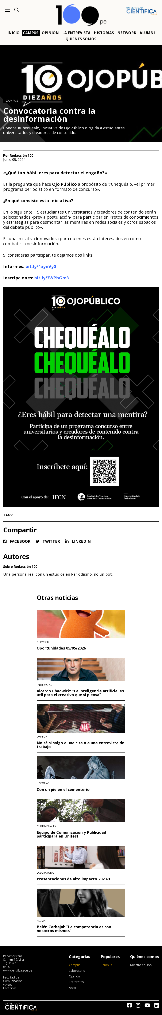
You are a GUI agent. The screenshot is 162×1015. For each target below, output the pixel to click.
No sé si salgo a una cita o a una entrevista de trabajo (80, 744)
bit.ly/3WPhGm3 (51, 278)
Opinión (42, 736)
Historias (43, 783)
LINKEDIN (81, 541)
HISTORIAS (104, 32)
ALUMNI (147, 32)
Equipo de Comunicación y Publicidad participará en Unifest (71, 834)
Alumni (41, 920)
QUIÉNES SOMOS (81, 39)
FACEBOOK (19, 541)
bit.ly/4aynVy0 (40, 266)
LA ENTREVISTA (76, 32)
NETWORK (126, 32)
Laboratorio (45, 872)
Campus (12, 101)
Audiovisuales (46, 826)
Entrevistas (44, 684)
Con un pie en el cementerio (63, 789)
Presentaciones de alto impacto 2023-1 (73, 879)
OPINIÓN (50, 32)
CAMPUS (30, 32)
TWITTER (51, 541)
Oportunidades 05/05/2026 (61, 648)
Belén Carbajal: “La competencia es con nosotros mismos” (74, 928)
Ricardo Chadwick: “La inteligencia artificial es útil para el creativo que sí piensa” (80, 693)
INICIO (13, 32)
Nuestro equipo (141, 965)
